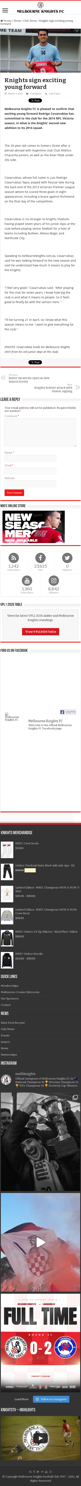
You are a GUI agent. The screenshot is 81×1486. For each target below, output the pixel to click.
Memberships (10, 985)
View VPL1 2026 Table (40, 631)
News (17, 20)
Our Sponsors (10, 998)
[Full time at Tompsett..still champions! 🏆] (40, 1343)
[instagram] (50, 1471)
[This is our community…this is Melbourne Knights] (40, 1142)
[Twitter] (38, 1471)
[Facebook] (34, 1471)
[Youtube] (46, 1471)
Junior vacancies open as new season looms (29, 378)
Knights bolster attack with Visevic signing (53, 388)
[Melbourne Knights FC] (40, 7)
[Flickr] (42, 1471)
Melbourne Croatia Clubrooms (20, 992)
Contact (6, 1004)
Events (5, 1035)
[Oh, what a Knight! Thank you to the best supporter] (40, 1242)
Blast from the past (13, 1022)
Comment (12, 416)
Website (10, 478)
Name (9, 452)
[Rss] (30, 1471)
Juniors (5, 1041)
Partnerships (9, 1054)
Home (7, 20)
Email (9, 465)
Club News (30, 20)
